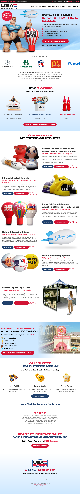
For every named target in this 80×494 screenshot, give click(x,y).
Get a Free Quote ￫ (61, 166)
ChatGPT (54, 457)
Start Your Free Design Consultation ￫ (40, 124)
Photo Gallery (30, 473)
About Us (37, 473)
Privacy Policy (36, 484)
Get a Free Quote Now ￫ (55, 41)
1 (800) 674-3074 (73, 2)
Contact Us (54, 473)
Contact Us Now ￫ (40, 446)
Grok (59, 457)
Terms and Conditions (42, 484)
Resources (47, 473)
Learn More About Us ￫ (40, 396)
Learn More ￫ (48, 166)
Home (24, 473)
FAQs (42, 473)
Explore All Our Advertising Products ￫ (53, 45)
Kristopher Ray (42, 485)
